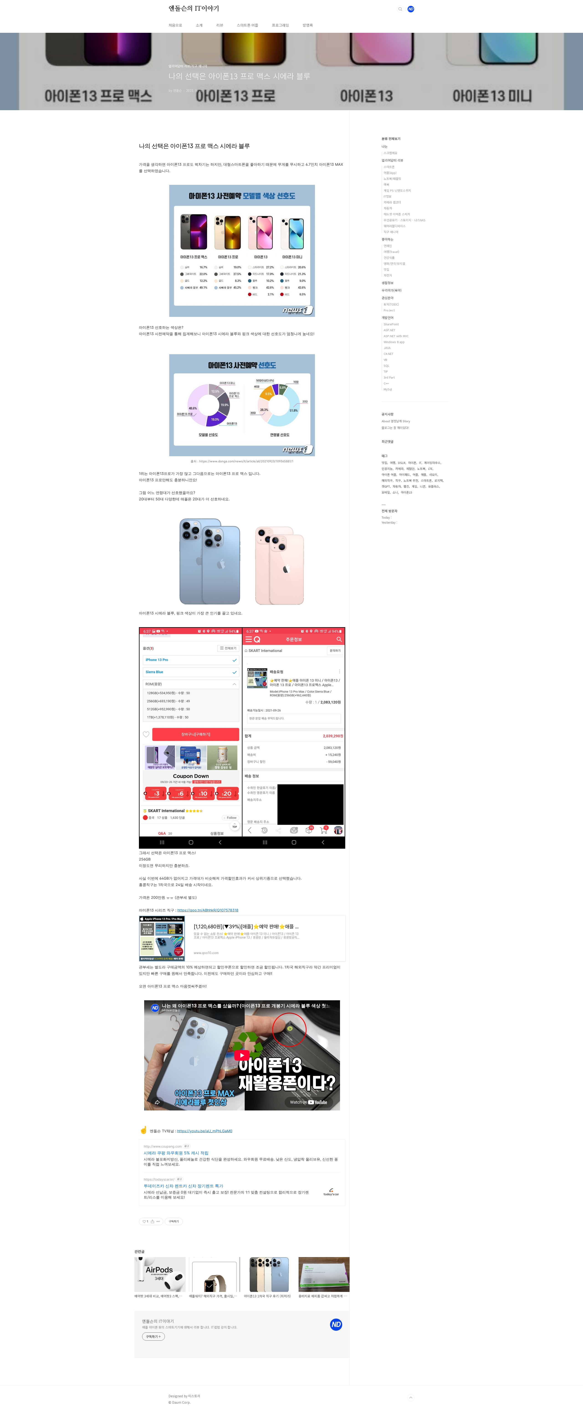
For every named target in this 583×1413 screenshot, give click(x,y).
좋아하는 (388, 239)
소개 (199, 25)
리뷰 (219, 25)
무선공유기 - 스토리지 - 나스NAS (404, 220)
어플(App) (390, 173)
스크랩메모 (390, 153)
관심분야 (388, 297)
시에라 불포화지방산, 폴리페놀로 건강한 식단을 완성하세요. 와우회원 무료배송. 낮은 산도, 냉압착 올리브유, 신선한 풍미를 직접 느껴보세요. (241, 1161)
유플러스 (433, 486)
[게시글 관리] (158, 1221)
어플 (415, 474)
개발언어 (388, 317)
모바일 (386, 492)
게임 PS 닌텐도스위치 (397, 190)
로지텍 (439, 480)
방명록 (308, 25)
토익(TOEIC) (391, 304)
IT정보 (387, 196)
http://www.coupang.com (163, 1146)
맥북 (386, 184)
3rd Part (389, 377)
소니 (395, 492)
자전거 (388, 275)
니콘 (422, 486)
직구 (398, 480)
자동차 (388, 208)
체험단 (410, 468)
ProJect (389, 310)
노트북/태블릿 (392, 178)
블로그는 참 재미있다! (395, 427)
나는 (385, 146)
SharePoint (391, 324)
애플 (423, 474)
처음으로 (175, 25)
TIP (386, 371)
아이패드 (404, 474)
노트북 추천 (411, 480)
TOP (410, 1397)
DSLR (401, 463)
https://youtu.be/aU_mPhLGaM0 (204, 1131)
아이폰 (412, 463)
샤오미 (433, 474)
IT (420, 463)
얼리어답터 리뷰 (392, 160)
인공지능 (387, 468)
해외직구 (387, 480)
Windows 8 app (394, 342)
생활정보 (388, 282)
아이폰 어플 (389, 474)
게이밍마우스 (432, 463)
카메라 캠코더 (392, 202)
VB (385, 359)
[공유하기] (152, 1221)
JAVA (387, 348)
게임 (414, 486)
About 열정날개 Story (396, 421)
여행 (392, 463)
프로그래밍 (280, 25)
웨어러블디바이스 (395, 226)
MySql (388, 389)
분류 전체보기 (391, 138)
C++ (386, 383)
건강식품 (389, 257)
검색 (400, 9)
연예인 (388, 246)
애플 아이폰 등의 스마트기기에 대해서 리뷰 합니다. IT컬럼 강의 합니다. (189, 1327)
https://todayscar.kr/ (159, 1179)
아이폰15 (406, 492)
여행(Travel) (391, 252)
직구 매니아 (391, 232)
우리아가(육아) (392, 290)
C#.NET (388, 353)
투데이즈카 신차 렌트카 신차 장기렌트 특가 (183, 1186)
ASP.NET (389, 330)
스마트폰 (389, 167)
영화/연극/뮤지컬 (394, 263)
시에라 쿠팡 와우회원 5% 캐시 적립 (176, 1153)
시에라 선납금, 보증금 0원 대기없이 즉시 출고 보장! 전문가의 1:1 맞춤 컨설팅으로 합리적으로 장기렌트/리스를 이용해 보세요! (226, 1194)
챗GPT (386, 486)
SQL (386, 365)
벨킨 (406, 486)
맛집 (386, 269)
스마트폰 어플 (247, 25)
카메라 (399, 468)
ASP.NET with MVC (396, 336)
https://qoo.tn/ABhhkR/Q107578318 (207, 910)
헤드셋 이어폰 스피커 (397, 214)
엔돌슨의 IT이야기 (194, 9)
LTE (430, 468)
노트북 (421, 468)
